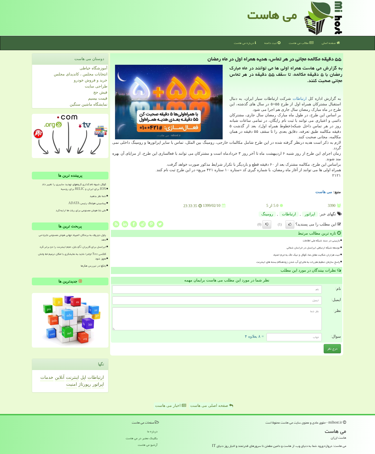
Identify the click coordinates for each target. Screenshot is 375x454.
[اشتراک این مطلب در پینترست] (151, 224)
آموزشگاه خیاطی (93, 68)
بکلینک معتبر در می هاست (142, 438)
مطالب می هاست (299, 43)
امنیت (71, 384)
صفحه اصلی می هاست (209, 406)
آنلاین (59, 377)
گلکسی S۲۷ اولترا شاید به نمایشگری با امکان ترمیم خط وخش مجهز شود (72, 256)
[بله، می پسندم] (290, 224)
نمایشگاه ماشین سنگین (88, 104)
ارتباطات (300, 99)
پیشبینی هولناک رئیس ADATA (87, 203)
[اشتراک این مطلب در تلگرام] (142, 224)
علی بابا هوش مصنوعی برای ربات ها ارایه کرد (81, 210)
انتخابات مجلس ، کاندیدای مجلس (80, 74)
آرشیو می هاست (148, 445)
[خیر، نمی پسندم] (266, 224)
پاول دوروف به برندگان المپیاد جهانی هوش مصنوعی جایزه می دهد (72, 237)
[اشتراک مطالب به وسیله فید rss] (116, 224)
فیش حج (100, 92)
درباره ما (152, 431)
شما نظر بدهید (98, 196)
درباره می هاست (244, 43)
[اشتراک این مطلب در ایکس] (160, 224)
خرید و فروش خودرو (90, 80)
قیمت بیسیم (97, 98)
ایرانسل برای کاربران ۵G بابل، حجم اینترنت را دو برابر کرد (73, 247)
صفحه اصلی (329, 43)
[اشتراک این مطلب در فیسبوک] (134, 224)
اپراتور (310, 214)
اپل (83, 377)
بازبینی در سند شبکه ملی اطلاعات (321, 240)
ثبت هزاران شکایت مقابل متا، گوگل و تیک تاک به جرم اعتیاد (306, 255)
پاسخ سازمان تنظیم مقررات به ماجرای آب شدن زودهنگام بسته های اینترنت (298, 262)
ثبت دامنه (271, 43)
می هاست (272, 15)
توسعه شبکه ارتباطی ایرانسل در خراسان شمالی (313, 247)
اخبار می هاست (168, 406)
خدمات (46, 377)
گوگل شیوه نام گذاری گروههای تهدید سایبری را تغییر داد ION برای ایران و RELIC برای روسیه (74, 187)
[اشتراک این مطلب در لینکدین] (125, 224)
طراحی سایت (96, 86)
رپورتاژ (85, 384)
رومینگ (267, 214)
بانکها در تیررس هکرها (93, 266)
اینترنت (72, 377)
